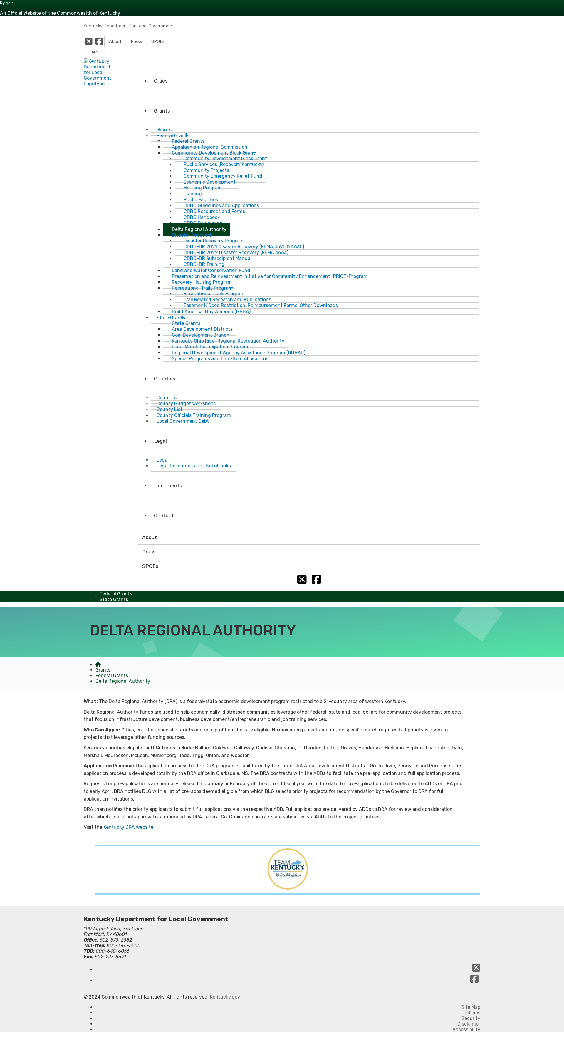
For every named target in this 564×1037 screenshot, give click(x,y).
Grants (162, 111)
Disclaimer (468, 1024)
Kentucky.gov (225, 997)
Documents (168, 486)
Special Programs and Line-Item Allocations (220, 358)
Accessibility (466, 1029)
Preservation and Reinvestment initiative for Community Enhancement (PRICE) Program (269, 276)
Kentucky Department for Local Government (129, 25)
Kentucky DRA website (128, 827)
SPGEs (158, 41)
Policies (472, 1013)
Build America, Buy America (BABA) (211, 311)
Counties (164, 379)
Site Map (470, 1007)
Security (470, 1018)
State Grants (114, 599)
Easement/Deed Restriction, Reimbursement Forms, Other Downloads (261, 305)
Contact (164, 515)
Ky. (6, 3)
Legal (160, 441)
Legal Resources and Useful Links (194, 466)
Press (136, 41)
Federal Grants (111, 675)
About (115, 41)
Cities (161, 81)
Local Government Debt (183, 421)
